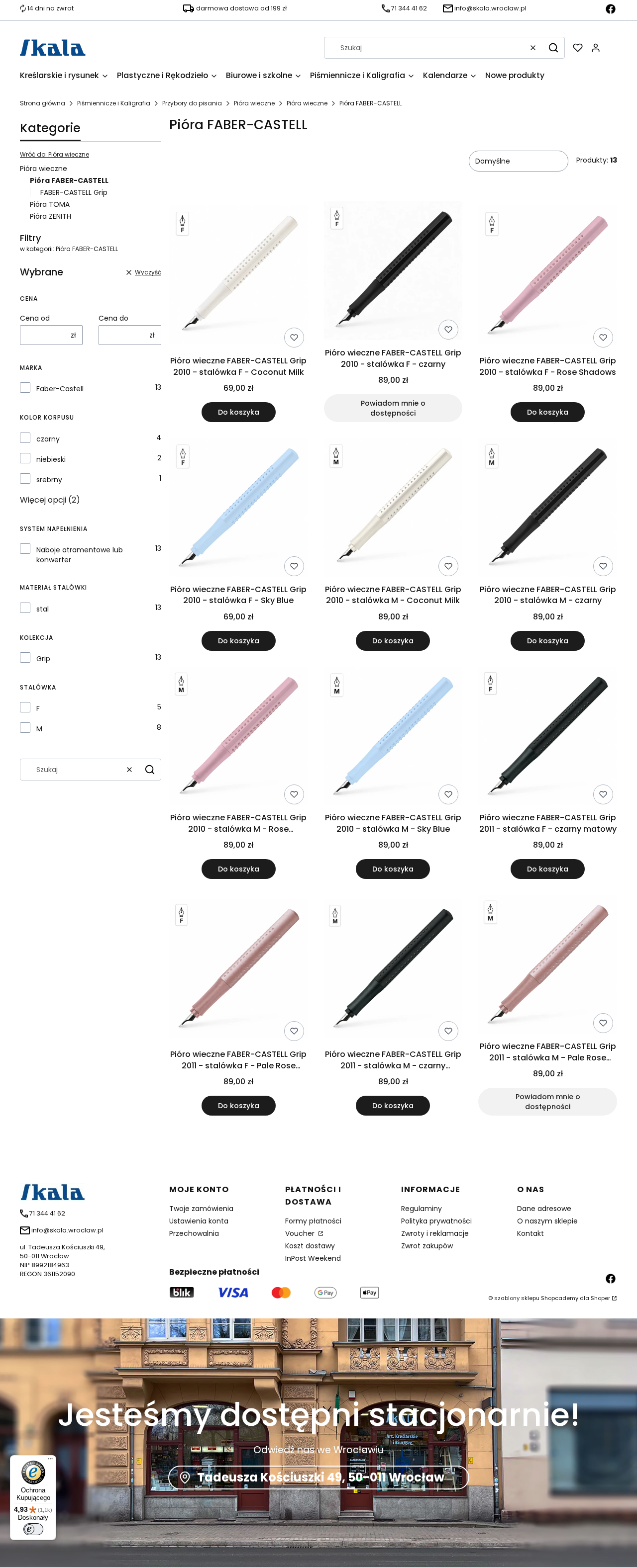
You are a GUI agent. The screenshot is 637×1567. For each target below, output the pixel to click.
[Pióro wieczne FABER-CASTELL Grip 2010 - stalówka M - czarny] (547, 509)
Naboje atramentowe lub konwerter (79, 555)
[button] (553, 47)
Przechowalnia (194, 1233)
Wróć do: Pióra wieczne (54, 154)
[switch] (33, 1529)
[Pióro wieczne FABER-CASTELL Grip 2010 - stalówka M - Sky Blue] (393, 738)
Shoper (600, 1298)
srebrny (49, 480)
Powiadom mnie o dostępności (393, 408)
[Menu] (50, 1461)
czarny (48, 439)
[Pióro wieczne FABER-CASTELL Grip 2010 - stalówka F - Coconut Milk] (238, 276)
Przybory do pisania (192, 103)
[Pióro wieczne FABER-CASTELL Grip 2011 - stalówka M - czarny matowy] (393, 970)
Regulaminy (421, 1209)
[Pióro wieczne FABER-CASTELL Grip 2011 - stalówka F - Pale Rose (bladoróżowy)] (238, 970)
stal (42, 609)
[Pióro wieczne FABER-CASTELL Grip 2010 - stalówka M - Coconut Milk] (393, 509)
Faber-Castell (60, 389)
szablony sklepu (516, 1298)
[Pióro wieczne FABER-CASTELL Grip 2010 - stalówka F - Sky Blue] (238, 509)
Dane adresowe (544, 1209)
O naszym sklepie (547, 1221)
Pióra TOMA (50, 204)
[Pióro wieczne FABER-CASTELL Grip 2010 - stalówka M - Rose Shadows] (238, 738)
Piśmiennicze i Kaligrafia (113, 103)
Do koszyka (238, 412)
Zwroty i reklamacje (435, 1233)
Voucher (301, 1233)
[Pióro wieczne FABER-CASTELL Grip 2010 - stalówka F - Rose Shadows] (547, 276)
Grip (43, 659)
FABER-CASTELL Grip (73, 192)
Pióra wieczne (254, 103)
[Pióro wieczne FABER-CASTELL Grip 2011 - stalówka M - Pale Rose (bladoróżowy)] (547, 966)
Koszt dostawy (310, 1246)
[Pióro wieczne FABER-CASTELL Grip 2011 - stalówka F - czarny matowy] (547, 738)
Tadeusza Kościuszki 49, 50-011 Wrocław (320, 1477)
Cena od (35, 318)
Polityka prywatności (436, 1221)
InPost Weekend (313, 1258)
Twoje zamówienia (201, 1209)
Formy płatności (313, 1221)
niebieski (51, 459)
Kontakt (530, 1233)
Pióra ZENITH (50, 216)
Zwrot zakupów (427, 1246)
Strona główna (42, 103)
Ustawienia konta (198, 1221)
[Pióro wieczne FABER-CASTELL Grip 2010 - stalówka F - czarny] (393, 272)
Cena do (113, 318)
